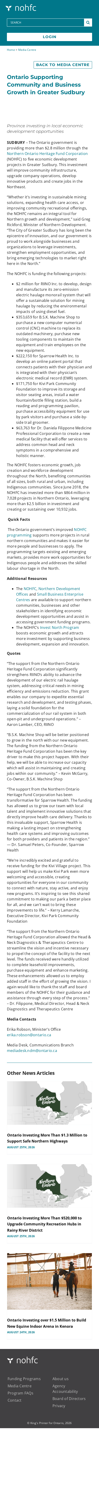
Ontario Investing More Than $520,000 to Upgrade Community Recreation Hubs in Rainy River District (44, 1224)
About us (60, 1378)
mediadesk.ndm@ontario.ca (32, 1050)
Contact (15, 1400)
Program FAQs (20, 1393)
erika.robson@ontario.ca (29, 1034)
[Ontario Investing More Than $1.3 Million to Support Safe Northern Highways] (49, 1103)
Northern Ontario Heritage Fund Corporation (47, 153)
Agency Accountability (65, 1388)
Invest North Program (59, 627)
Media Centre (27, 50)
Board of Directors (69, 1398)
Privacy (58, 1405)
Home (11, 50)
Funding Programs (24, 1378)
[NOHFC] (21, 5)
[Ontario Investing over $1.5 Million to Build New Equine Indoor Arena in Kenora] (49, 1281)
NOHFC (30, 588)
